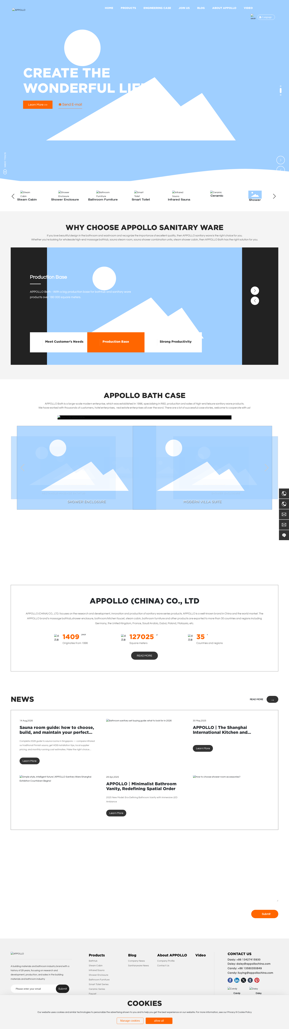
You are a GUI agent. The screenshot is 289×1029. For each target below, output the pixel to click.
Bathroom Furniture (65, 199)
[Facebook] (230, 980)
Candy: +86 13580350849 (245, 968)
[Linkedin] (236, 980)
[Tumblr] (250, 980)
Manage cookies (130, 1020)
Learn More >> (37, 104)
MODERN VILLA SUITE (202, 501)
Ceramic (179, 196)
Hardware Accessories (256, 200)
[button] (280, 86)
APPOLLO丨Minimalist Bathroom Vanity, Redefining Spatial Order (141, 786)
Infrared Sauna (141, 199)
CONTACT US (240, 954)
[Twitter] (243, 980)
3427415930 (252, 959)
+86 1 (240, 959)
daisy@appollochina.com (253, 963)
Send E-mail (72, 104)
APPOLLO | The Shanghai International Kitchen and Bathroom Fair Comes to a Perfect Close (229, 734)
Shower (217, 200)
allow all (159, 1020)
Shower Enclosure (27, 199)
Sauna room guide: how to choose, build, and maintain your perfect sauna (57, 732)
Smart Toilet (103, 199)
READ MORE (256, 699)
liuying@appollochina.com (255, 972)
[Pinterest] (256, 980)
